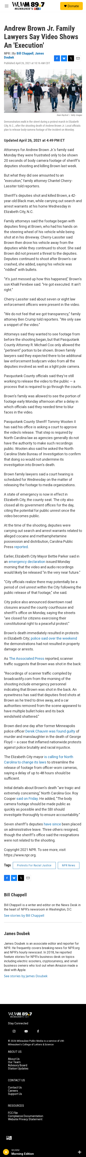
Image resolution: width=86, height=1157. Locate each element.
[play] (6, 1152)
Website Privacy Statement (25, 1119)
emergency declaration (27, 562)
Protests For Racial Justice (34, 865)
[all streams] (80, 1152)
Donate (73, 6)
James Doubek (17, 933)
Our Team (14, 1062)
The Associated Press (26, 658)
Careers (13, 1090)
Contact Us (15, 1087)
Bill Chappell (25, 53)
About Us (14, 1059)
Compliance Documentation (25, 1116)
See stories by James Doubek (26, 976)
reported (21, 547)
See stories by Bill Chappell (24, 915)
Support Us (15, 1093)
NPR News (68, 865)
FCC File (13, 1112)
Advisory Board (17, 1065)
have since (52, 824)
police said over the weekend (54, 638)
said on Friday (27, 798)
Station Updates (18, 1068)
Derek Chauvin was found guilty (50, 731)
